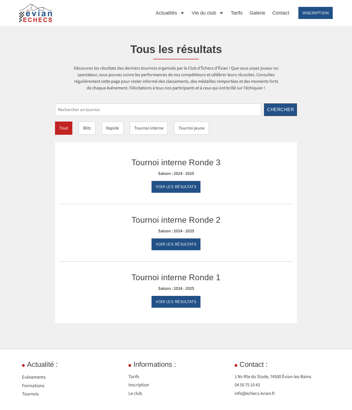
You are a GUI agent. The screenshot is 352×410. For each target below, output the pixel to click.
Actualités (166, 13)
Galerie (257, 13)
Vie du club (204, 13)
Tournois (30, 394)
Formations (33, 386)
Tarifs (237, 13)
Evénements (34, 377)
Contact (280, 13)
